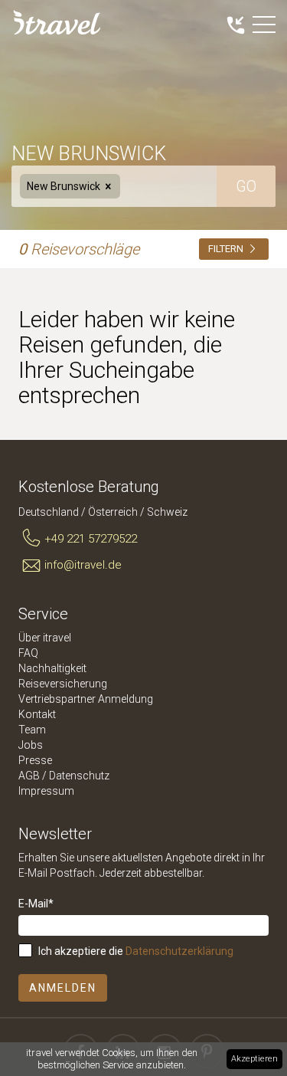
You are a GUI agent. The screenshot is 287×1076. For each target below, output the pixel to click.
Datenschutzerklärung (179, 951)
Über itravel (44, 637)
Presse (35, 760)
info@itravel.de (83, 565)
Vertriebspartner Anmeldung (85, 699)
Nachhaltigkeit (52, 668)
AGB (29, 775)
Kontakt (37, 714)
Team (32, 729)
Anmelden (62, 988)
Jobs (30, 745)
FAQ (28, 653)
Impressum (46, 791)
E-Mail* (36, 903)
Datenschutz (79, 775)
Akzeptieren (254, 1059)
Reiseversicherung (62, 683)
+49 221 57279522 (90, 539)
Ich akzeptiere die (135, 951)
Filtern (227, 248)
